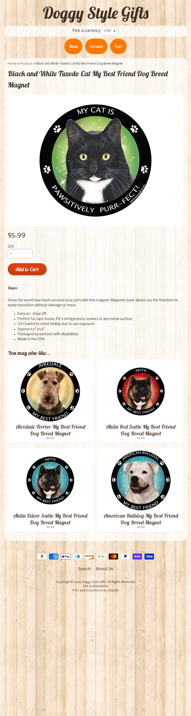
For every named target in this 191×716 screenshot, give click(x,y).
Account (96, 46)
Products (26, 63)
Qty (11, 246)
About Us (104, 569)
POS (76, 590)
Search (84, 569)
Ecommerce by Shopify (102, 590)
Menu (73, 46)
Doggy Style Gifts (95, 13)
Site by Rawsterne (95, 586)
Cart (118, 46)
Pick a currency (86, 30)
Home (12, 63)
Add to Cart (27, 269)
